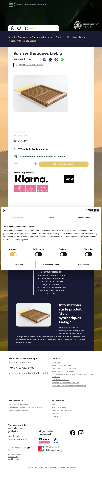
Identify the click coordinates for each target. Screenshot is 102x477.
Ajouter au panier (64, 164)
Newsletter (56, 363)
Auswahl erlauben (51, 265)
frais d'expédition (69, 467)
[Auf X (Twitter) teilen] (50, 59)
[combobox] (54, 4)
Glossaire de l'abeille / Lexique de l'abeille (25, 407)
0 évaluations (20, 135)
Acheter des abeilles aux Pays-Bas (65, 383)
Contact (55, 413)
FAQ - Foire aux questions (19, 404)
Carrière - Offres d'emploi (62, 410)
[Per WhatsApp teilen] (62, 59)
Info (53, 404)
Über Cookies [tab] (84, 218)
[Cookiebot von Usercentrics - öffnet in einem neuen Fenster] (88, 210)
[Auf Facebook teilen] (45, 59)
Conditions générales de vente (64, 368)
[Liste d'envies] (19, 29)
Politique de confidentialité (63, 371)
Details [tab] (51, 218)
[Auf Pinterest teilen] (56, 59)
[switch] (38, 254)
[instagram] (81, 433)
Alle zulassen (83, 265)
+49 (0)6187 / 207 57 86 (21, 367)
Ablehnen (18, 265)
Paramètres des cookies (18, 410)
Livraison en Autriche (60, 380)
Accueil (11, 37)
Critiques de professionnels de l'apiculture (69, 386)
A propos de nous (59, 407)
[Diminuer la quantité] (15, 164)
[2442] (40, 93)
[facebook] (73, 433)
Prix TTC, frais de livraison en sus (30, 149)
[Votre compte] (12, 28)
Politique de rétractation (61, 365)
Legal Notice (57, 416)
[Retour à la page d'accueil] (84, 25)
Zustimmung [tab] (17, 218)
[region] (53, 102)
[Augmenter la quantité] (35, 164)
